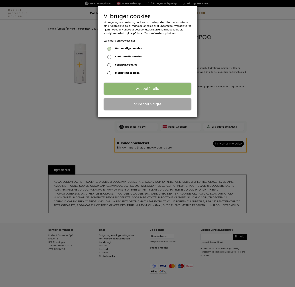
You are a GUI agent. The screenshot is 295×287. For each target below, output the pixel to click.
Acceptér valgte (147, 104)
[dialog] (147, 143)
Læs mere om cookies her (119, 40)
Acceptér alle (147, 88)
